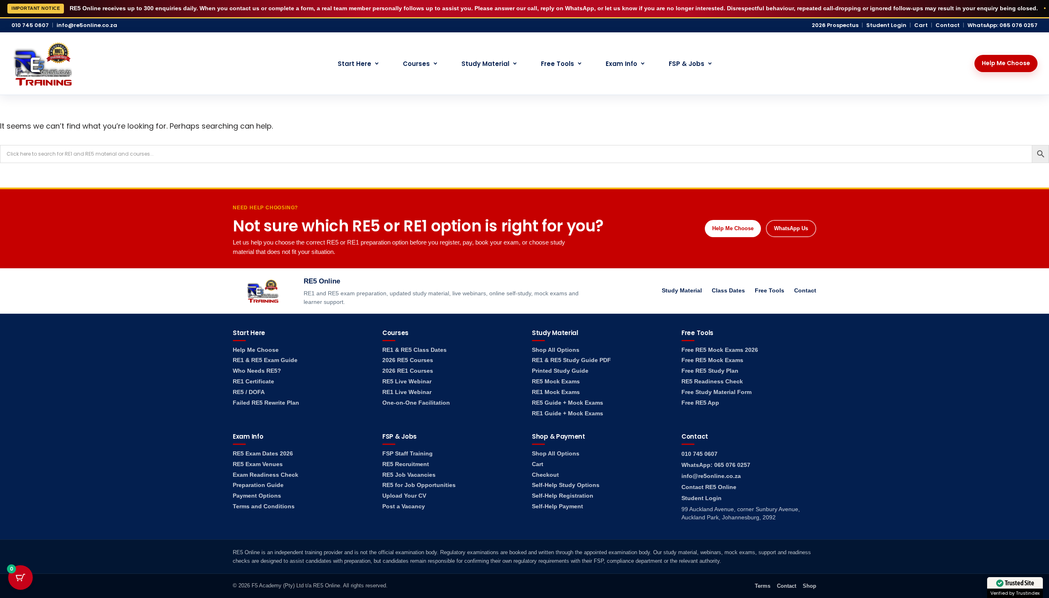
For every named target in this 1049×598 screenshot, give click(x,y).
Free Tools (557, 63)
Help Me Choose (1006, 63)
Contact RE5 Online (708, 487)
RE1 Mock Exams (556, 392)
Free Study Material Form (716, 392)
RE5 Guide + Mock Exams (567, 403)
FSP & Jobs (686, 63)
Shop (809, 586)
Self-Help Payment (557, 506)
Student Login (886, 25)
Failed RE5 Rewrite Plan (266, 403)
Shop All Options (555, 350)
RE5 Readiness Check (712, 381)
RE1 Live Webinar (406, 392)
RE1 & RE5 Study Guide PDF (571, 360)
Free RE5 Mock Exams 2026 (719, 350)
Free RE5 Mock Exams (712, 360)
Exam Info (621, 63)
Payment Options (257, 496)
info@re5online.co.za (87, 25)
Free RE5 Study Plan (709, 371)
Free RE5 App (700, 403)
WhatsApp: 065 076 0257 (1002, 25)
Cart (921, 25)
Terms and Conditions (264, 506)
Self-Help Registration (562, 496)
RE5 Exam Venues (258, 464)
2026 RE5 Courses (407, 360)
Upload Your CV (404, 496)
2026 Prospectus (835, 25)
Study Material (485, 63)
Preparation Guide (258, 485)
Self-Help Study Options (565, 485)
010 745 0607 (30, 25)
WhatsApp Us (791, 228)
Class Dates (728, 290)
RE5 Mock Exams (556, 381)
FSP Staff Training (407, 454)
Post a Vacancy (403, 506)
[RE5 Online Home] (42, 63)
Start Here (354, 63)
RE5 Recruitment (405, 464)
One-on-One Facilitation (416, 403)
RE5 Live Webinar (406, 381)
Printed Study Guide (560, 371)
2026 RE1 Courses (407, 371)
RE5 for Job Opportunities (419, 485)
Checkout (545, 475)
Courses (416, 63)
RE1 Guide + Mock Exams (567, 413)
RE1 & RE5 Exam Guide (265, 360)
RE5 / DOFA (249, 392)
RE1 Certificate (253, 381)
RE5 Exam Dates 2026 (263, 454)
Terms (762, 586)
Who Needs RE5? (257, 371)
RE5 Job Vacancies (409, 475)
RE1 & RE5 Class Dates (414, 350)
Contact (947, 25)
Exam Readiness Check (265, 475)
